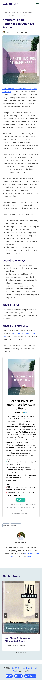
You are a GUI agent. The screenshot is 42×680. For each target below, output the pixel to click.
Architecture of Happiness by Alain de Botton (21, 404)
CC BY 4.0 (16, 668)
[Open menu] (37, 4)
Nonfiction (15, 525)
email (29, 556)
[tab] (16, 652)
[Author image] (3, 32)
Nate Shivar (10, 32)
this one (16, 333)
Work (15, 671)
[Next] (36, 615)
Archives (26, 668)
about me (28, 554)
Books (6, 525)
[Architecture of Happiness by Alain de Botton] (21, 395)
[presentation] (21, 607)
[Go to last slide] (5, 615)
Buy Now (20, 500)
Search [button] (34, 668)
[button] (18, 676)
